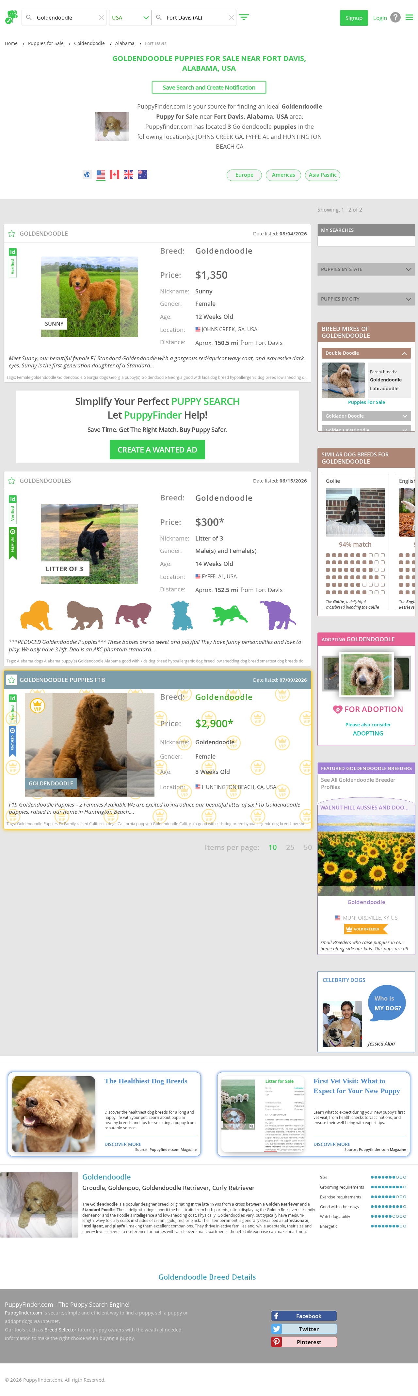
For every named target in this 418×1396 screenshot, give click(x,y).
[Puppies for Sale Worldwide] (87, 174)
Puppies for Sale (46, 43)
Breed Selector (60, 1330)
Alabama (125, 43)
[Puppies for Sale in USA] (100, 174)
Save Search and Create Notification (209, 87)
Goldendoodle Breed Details (207, 1277)
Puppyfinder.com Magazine (173, 1149)
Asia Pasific (323, 174)
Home (11, 43)
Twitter (309, 1329)
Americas (283, 174)
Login (380, 18)
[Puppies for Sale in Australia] (142, 174)
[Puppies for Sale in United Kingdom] (128, 174)
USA (198, 329)
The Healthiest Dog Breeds (145, 1081)
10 (272, 847)
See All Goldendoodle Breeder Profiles (358, 783)
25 (290, 847)
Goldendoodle (89, 43)
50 (308, 847)
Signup (354, 18)
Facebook (309, 1316)
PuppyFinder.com (29, 1304)
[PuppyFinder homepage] (11, 17)
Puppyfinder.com (23, 1313)
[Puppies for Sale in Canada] (115, 174)
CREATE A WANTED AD (157, 449)
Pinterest (309, 1342)
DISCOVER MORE (122, 1144)
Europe (244, 174)
